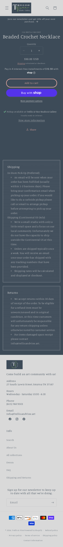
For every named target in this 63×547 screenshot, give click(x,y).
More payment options (31, 101)
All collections (14, 455)
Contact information (33, 540)
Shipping (21, 63)
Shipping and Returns (18, 477)
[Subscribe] (52, 502)
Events (10, 462)
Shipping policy (50, 535)
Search (10, 440)
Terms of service (32, 535)
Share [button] (33, 129)
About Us (11, 447)
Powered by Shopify (33, 530)
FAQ (8, 470)
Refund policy (51, 530)
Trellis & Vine (18, 530)
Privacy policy (15, 535)
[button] (6, 8)
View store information (31, 120)
